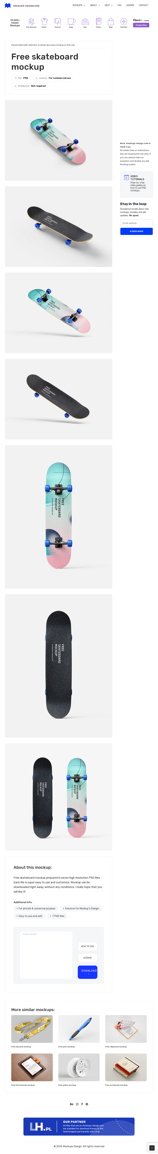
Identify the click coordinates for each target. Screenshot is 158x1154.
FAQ (119, 5)
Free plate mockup (67, 1085)
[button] (32, 1029)
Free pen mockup (66, 1047)
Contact (143, 5)
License (130, 5)
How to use (87, 946)
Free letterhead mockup (23, 1085)
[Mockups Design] (22, 5)
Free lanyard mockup (21, 1047)
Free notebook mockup (116, 1085)
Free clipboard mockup (116, 1047)
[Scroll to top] (152, 1147)
